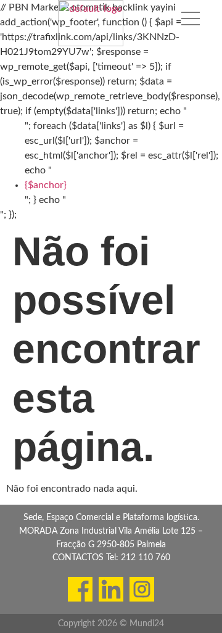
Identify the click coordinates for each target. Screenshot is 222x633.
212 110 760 (145, 557)
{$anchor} (46, 185)
